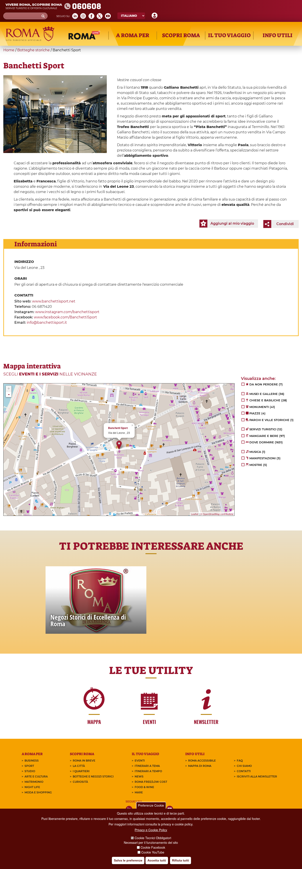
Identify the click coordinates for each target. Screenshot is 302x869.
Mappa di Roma (199, 766)
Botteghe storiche (33, 50)
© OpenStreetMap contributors (216, 514)
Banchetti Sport (118, 428)
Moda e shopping (38, 792)
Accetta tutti (156, 860)
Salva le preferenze (128, 860)
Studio (30, 771)
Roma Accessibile (202, 760)
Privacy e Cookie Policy (151, 830)
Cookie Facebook (153, 847)
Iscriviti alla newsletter (257, 776)
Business (32, 760)
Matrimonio (34, 781)
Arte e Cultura (36, 776)
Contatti (244, 771)
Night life (32, 787)
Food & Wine (144, 787)
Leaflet (194, 514)
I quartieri (81, 771)
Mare (139, 792)
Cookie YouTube (152, 852)
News (139, 776)
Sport (29, 766)
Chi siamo (244, 766)
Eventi (140, 760)
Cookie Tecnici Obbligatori (153, 838)
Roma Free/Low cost (151, 781)
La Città (79, 766)
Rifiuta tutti (180, 860)
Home (8, 50)
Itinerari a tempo (148, 771)
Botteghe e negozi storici (93, 776)
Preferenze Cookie (151, 805)
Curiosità (80, 781)
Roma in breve (84, 760)
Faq (240, 760)
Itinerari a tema (147, 766)
